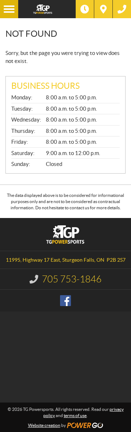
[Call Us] (122, 9)
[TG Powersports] (47, 9)
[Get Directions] (103, 9)
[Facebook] (65, 300)
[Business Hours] (85, 9)
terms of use (75, 415)
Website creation (44, 425)
